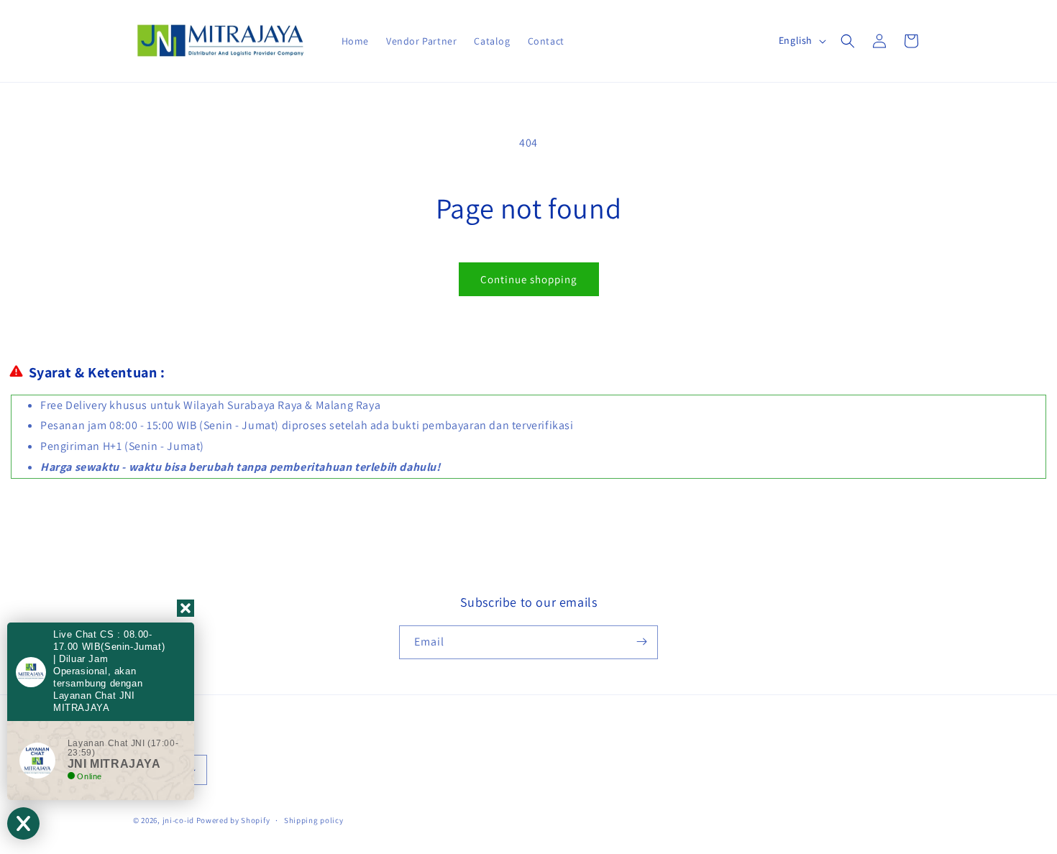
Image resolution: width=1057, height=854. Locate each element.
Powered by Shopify (233, 821)
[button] (848, 41)
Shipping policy (314, 820)
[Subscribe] (641, 641)
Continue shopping (528, 279)
